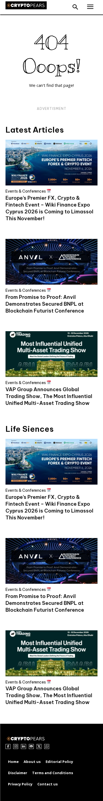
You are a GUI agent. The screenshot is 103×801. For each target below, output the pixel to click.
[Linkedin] (23, 746)
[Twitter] (39, 746)
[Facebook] (7, 746)
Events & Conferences (26, 191)
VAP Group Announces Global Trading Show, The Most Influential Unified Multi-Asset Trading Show (48, 396)
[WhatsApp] (46, 746)
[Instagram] (15, 746)
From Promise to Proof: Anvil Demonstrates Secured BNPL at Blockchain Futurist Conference (44, 304)
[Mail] (31, 746)
